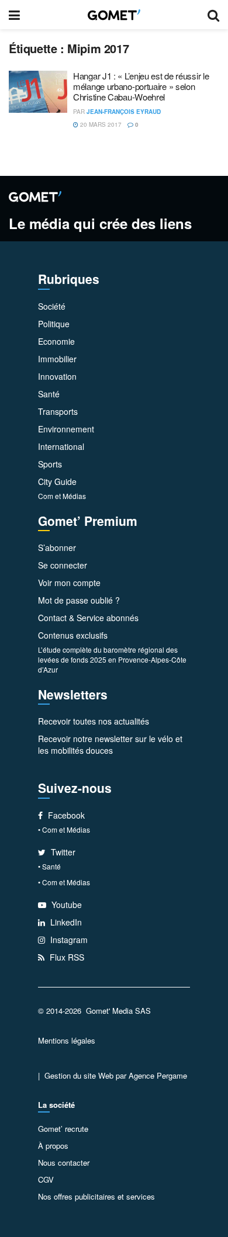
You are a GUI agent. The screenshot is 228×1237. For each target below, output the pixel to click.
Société (51, 306)
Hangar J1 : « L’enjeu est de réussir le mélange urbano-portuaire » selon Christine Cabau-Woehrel (141, 86)
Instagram (68, 939)
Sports (50, 464)
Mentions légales (66, 1040)
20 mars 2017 (100, 124)
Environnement (66, 429)
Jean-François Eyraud (124, 112)
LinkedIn (65, 922)
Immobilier (57, 359)
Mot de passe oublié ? (79, 600)
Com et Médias (62, 496)
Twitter (62, 852)
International (61, 446)
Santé (49, 394)
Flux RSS (65, 957)
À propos (53, 1145)
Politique (54, 324)
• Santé (49, 866)
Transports (58, 411)
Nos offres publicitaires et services (96, 1196)
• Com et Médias (64, 829)
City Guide (57, 481)
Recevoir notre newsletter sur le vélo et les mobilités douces (110, 744)
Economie (56, 341)
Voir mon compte (69, 582)
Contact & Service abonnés (88, 617)
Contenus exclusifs (73, 635)
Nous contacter (63, 1162)
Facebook (65, 815)
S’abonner (57, 547)
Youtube (65, 904)
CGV (46, 1179)
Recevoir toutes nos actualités (93, 721)
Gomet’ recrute (63, 1128)
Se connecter (62, 565)
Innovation (57, 376)
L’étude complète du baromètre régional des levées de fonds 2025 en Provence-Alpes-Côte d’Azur (112, 659)
